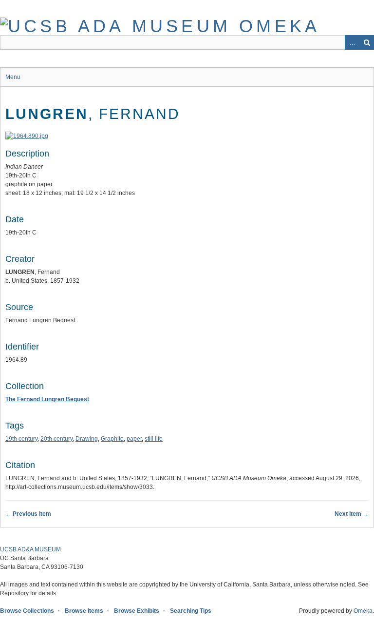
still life (154, 438)
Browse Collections (27, 610)
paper (134, 438)
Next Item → (352, 513)
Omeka (363, 610)
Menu (12, 77)
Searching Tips (190, 610)
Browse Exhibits (136, 610)
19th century (21, 438)
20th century (56, 438)
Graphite (112, 438)
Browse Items (84, 610)
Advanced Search (352, 42)
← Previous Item (28, 513)
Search (366, 42)
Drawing (86, 438)
